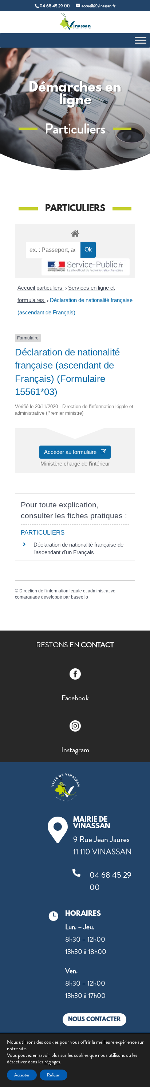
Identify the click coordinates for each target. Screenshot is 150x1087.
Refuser (53, 1075)
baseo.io (79, 597)
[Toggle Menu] (140, 40)
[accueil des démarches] (75, 233)
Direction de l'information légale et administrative (67, 590)
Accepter (21, 1075)
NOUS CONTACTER (94, 1019)
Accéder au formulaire (72, 452)
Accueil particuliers (40, 288)
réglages (52, 1061)
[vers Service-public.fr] (86, 266)
